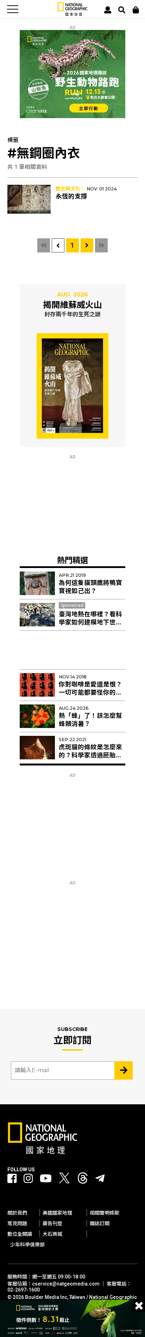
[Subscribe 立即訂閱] (123, 1070)
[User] (107, 10)
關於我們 (17, 1213)
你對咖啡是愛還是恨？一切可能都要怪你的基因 (90, 692)
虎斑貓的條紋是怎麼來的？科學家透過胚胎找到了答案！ (90, 755)
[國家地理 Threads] (82, 1180)
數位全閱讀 (19, 1234)
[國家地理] (72, 14)
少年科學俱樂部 (27, 1244)
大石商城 (52, 1234)
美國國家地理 (57, 1213)
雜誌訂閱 (99, 1223)
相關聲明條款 (104, 1213)
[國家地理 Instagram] (28, 1178)
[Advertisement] (72, 503)
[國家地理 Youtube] (46, 1178)
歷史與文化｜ (70, 188)
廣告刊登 (52, 1223)
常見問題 (17, 1223)
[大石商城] (136, 10)
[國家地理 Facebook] (12, 1178)
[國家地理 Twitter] (64, 1180)
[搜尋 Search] (121, 10)
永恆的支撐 (71, 196)
